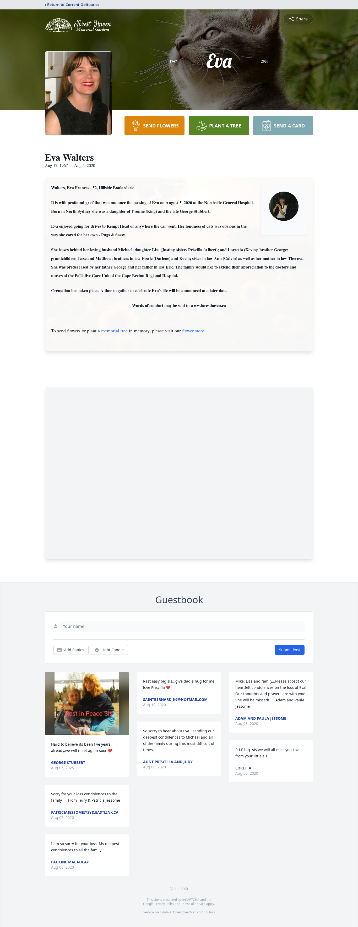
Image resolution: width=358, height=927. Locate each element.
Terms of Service (193, 904)
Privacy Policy (164, 904)
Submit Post (289, 649)
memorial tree (114, 330)
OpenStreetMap (184, 912)
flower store (193, 330)
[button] (87, 703)
